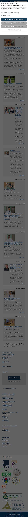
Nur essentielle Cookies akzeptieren (14, 26)
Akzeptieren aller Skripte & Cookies (14, 19)
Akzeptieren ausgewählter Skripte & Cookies (14, 23)
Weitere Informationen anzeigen (14, 29)
